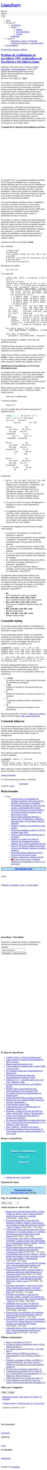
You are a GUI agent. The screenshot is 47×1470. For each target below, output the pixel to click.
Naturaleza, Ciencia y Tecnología (24, 41)
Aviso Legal (39, 1403)
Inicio (8, 20)
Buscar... (4, 11)
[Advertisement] (23, 153)
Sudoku (19, 30)
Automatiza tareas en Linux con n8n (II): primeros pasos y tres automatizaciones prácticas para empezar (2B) (26, 1330)
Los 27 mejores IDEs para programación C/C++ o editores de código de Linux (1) (26, 1374)
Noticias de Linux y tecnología (18, 1177)
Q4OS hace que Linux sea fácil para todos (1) (24, 1378)
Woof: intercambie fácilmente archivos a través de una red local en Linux (27, 854)
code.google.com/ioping (30, 716)
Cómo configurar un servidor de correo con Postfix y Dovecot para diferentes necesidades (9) (25, 1381)
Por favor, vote (7, 78)
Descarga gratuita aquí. (20, 1193)
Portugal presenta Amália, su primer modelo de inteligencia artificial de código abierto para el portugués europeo (24, 1272)
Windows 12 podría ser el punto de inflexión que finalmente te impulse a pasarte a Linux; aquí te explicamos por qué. (28, 841)
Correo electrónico (18, 69)
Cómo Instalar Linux (23, 869)
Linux (12, 786)
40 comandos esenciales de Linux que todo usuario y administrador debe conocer (28, 806)
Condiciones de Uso (25, 1403)
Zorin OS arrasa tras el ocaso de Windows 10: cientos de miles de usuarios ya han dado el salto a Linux (27, 812)
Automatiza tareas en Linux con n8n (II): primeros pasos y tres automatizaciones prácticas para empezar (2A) (26, 1265)
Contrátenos (16, 25)
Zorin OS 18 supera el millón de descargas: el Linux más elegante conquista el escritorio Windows (28, 848)
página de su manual (37, 714)
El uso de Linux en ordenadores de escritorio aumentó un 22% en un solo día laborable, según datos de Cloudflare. (27, 801)
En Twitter (34, 1397)
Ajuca (3, 1446)
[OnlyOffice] (14, 50)
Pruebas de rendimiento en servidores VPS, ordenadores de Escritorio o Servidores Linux (21, 58)
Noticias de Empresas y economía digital (27, 43)
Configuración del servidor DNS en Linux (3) (24, 1371)
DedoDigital (6, 1458)
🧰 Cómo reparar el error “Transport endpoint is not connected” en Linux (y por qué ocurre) (28, 861)
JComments (23, 784)
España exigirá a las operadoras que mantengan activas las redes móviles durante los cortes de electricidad (24, 1314)
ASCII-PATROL (23, 32)
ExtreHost (16, 1467)
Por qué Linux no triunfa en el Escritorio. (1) (23, 1369)
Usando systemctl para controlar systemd (27, 857)
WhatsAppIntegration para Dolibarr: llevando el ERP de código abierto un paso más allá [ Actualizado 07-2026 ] (25, 1249)
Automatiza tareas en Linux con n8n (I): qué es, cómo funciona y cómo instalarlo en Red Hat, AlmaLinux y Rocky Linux (25, 1278)
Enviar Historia (12, 45)
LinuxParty (11, 5)
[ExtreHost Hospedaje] (19, 885)
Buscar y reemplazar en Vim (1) (18, 1342)
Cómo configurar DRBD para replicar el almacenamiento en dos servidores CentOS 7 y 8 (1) (24, 1355)
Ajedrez (19, 34)
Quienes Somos (9, 1403)
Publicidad (15, 36)
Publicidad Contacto (10, 1397)
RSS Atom (24, 1397)
